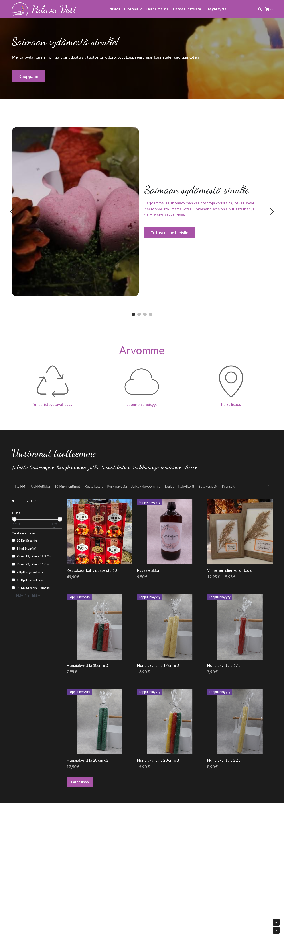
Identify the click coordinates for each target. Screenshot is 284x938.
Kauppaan (28, 76)
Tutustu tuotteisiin (170, 232)
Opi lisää (36, 908)
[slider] (14, 519)
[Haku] (260, 9)
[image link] (20, 9)
